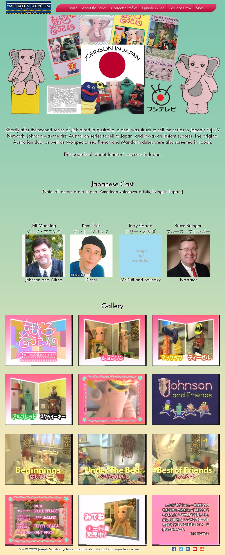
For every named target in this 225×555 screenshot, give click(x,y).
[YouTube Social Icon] (195, 549)
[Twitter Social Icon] (181, 549)
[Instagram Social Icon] (188, 549)
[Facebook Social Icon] (174, 549)
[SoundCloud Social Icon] (202, 549)
